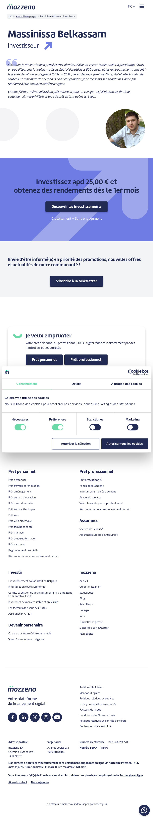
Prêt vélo (13, 515)
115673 (105, 748)
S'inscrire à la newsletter (76, 281)
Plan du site (86, 634)
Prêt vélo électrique (20, 521)
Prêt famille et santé (20, 527)
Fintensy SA (100, 804)
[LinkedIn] (23, 717)
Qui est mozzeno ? (90, 587)
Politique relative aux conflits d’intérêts (102, 721)
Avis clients (86, 604)
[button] (144, 810)
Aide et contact (17, 782)
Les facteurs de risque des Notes (27, 608)
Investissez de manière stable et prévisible (33, 602)
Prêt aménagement (19, 491)
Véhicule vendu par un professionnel (101, 503)
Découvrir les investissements (76, 207)
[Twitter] (35, 717)
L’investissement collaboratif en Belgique (32, 581)
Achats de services (90, 497)
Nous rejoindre (40, 782)
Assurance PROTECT (20, 614)
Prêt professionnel (86, 360)
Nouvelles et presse (91, 622)
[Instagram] (46, 717)
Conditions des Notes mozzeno (98, 715)
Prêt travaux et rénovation (24, 486)
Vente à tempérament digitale (26, 639)
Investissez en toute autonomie (26, 587)
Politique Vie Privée (90, 687)
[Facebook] (12, 717)
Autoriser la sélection (76, 443)
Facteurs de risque (90, 710)
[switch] (57, 427)
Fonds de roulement (91, 486)
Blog (82, 598)
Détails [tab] (76, 383)
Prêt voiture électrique (21, 509)
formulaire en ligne (131, 775)
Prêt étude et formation (22, 538)
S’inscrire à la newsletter (94, 628)
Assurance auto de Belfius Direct (98, 535)
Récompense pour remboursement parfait (33, 556)
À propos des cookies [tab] (126, 383)
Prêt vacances (16, 544)
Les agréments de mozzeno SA (97, 704)
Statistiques (86, 593)
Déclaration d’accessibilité (95, 726)
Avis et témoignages (26, 16)
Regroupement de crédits (23, 550)
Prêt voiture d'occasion (22, 497)
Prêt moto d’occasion (21, 503)
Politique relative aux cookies (96, 698)
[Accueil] (21, 6)
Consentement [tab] (26, 383)
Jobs (82, 616)
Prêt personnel (44, 360)
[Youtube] (57, 717)
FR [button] (130, 6)
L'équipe (84, 610)
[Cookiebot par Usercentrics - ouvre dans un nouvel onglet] (131, 372)
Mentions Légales (89, 693)
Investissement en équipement (97, 491)
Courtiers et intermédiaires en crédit (29, 633)
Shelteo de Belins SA (91, 529)
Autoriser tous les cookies (124, 443)
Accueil (83, 581)
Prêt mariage (16, 533)
